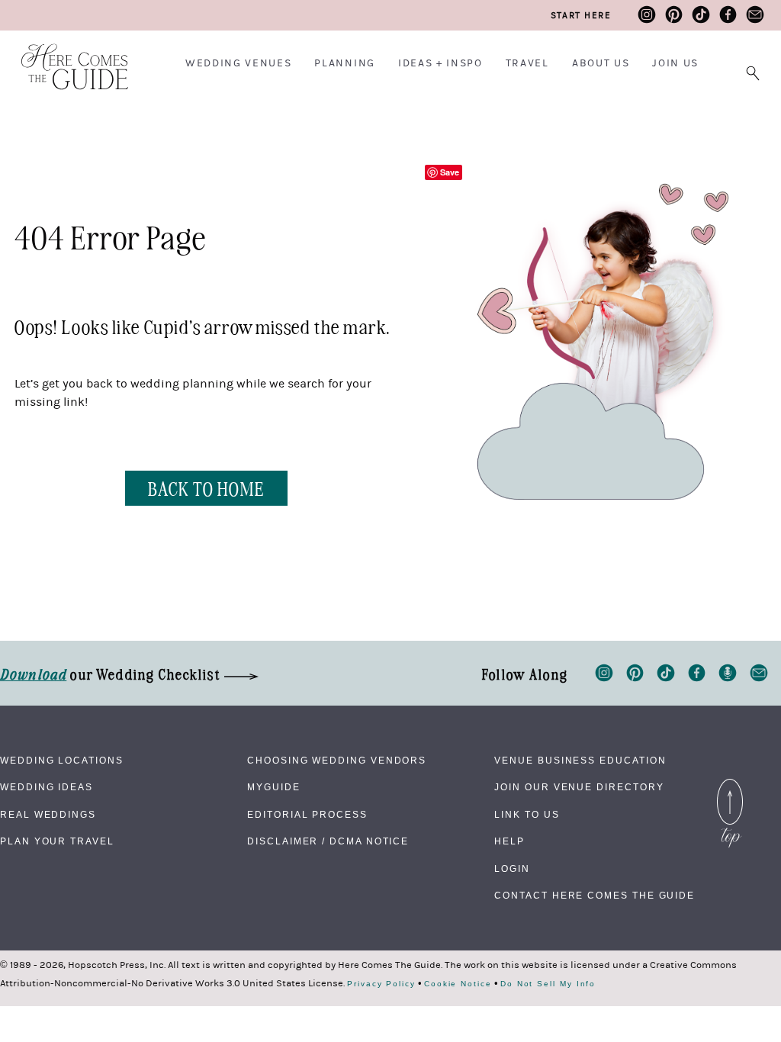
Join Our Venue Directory (579, 787)
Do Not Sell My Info (548, 984)
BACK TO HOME (206, 487)
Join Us (675, 63)
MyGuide (273, 787)
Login (512, 869)
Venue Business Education (580, 760)
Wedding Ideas (46, 787)
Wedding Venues (238, 63)
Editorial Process (307, 814)
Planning (344, 63)
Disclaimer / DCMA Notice (328, 841)
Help (509, 841)
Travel (527, 63)
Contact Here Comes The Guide (594, 895)
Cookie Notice (458, 984)
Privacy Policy (381, 984)
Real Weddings (48, 814)
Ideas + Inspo (440, 63)
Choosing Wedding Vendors (336, 760)
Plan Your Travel (57, 841)
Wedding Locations (62, 760)
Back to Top (730, 782)
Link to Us (526, 814)
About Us (600, 63)
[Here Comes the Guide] (65, 57)
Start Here (581, 15)
